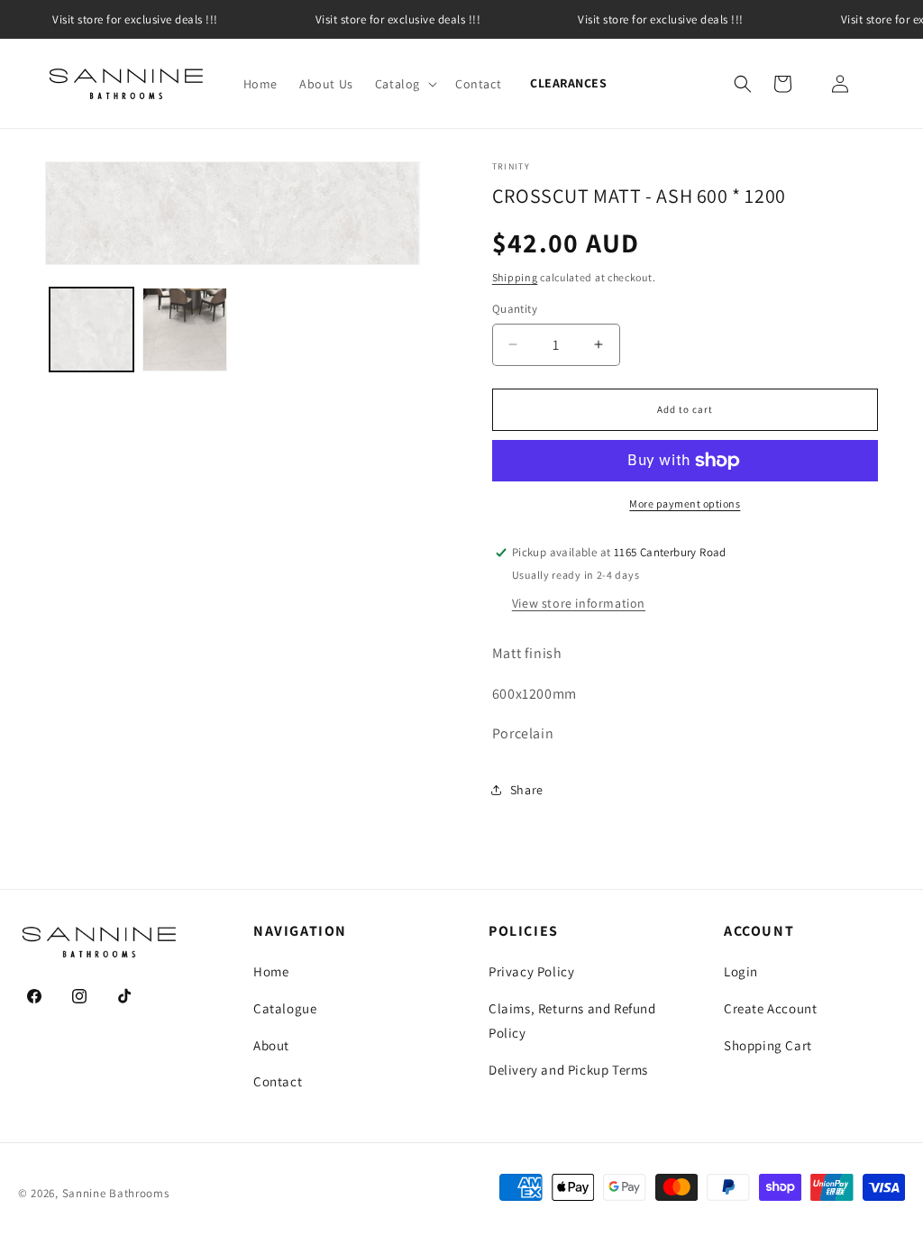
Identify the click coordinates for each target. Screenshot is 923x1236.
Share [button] (527, 790)
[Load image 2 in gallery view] (184, 329)
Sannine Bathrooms (115, 1193)
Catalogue (284, 1008)
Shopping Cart (768, 1045)
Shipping (515, 277)
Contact (277, 1081)
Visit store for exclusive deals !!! (135, 19)
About (271, 1045)
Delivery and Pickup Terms (568, 1069)
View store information (578, 603)
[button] (404, 84)
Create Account (770, 1008)
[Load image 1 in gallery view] (91, 329)
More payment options (684, 503)
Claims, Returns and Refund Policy (572, 1020)
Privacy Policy (531, 971)
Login (741, 971)
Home (270, 971)
